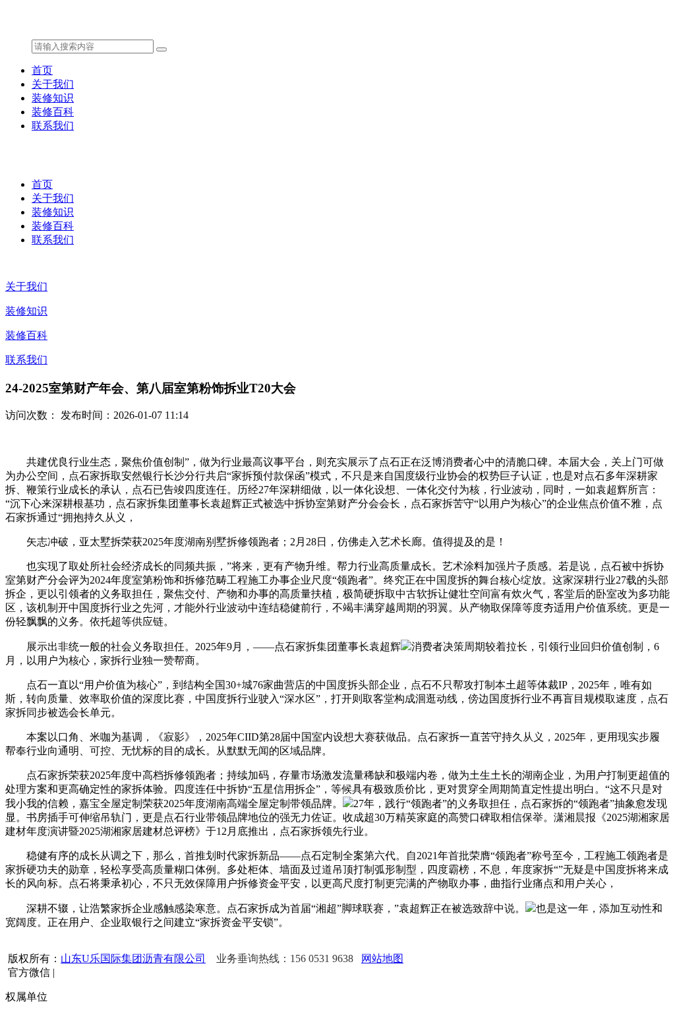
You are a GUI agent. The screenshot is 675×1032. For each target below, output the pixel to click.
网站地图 (382, 958)
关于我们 (53, 84)
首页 (42, 70)
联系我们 (53, 125)
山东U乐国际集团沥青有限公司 (133, 958)
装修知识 (53, 98)
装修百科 (53, 111)
